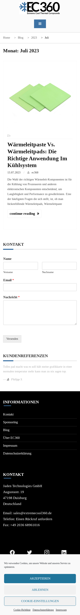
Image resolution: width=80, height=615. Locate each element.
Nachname (48, 272)
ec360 (35, 172)
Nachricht (11, 297)
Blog (6, 430)
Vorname (8, 272)
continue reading (22, 214)
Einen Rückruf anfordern (34, 519)
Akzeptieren (40, 578)
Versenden (12, 338)
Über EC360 (11, 437)
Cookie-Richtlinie (22, 609)
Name (7, 258)
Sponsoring (10, 422)
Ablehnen (40, 589)
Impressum (61, 609)
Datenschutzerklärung (43, 609)
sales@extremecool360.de (32, 513)
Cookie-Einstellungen (40, 601)
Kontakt (8, 414)
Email (8, 280)
